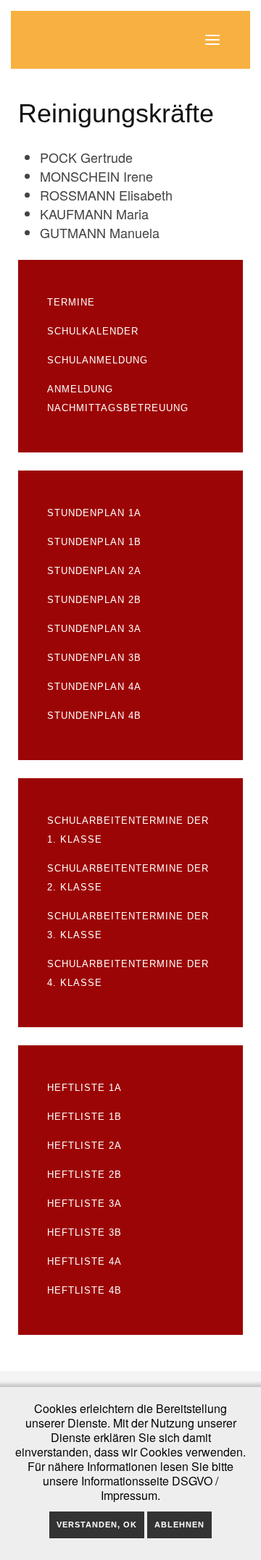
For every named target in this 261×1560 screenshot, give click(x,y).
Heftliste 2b (84, 1174)
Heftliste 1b (84, 1116)
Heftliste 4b (84, 1290)
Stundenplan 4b (94, 715)
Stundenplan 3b (94, 657)
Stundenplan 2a (94, 570)
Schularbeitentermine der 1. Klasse (128, 830)
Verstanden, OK (97, 1524)
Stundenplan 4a (94, 686)
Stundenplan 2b (94, 599)
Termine (71, 302)
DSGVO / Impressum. (159, 1488)
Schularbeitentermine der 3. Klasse (128, 925)
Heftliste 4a (84, 1261)
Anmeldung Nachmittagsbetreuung (117, 398)
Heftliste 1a (84, 1087)
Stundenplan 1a (94, 512)
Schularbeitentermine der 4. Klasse (128, 973)
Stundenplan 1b (94, 541)
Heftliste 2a (84, 1145)
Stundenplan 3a (94, 628)
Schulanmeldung (97, 360)
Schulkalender (92, 331)
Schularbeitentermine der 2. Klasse (128, 878)
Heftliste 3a (84, 1203)
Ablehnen (179, 1524)
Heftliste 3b (84, 1232)
